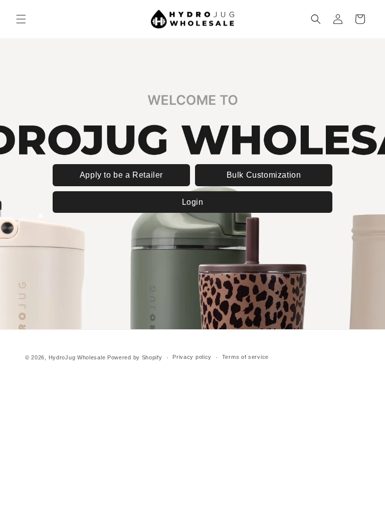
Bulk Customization (264, 175)
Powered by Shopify (134, 357)
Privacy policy (192, 357)
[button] (21, 19)
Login (193, 202)
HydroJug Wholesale (77, 357)
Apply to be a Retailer (121, 175)
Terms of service (245, 357)
